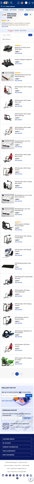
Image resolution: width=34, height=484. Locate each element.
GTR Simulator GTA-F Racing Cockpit (23, 304)
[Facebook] (6, 475)
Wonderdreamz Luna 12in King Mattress (22, 209)
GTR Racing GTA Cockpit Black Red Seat (24, 277)
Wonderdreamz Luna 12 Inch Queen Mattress (23, 196)
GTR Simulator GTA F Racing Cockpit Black (23, 236)
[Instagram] (13, 475)
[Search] (11, 2)
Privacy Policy (17, 465)
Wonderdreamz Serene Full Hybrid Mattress (23, 75)
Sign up (28, 395)
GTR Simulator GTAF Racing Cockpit (23, 250)
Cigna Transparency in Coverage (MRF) (16, 471)
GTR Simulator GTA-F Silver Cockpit (23, 168)
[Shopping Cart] (32, 2)
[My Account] (29, 2)
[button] (17, 6)
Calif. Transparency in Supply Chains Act (16, 468)
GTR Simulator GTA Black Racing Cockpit (22, 224)
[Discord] (31, 475)
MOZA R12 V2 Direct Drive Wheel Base (22, 48)
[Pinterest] (20, 475)
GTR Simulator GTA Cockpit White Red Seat (23, 114)
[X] (10, 475)
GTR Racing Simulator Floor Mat (23, 264)
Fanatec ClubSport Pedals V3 (23, 59)
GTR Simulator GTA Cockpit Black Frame (23, 155)
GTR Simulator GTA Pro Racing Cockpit (22, 318)
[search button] (30, 35)
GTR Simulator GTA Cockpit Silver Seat (23, 101)
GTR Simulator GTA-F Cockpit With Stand (23, 182)
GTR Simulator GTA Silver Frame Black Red (22, 291)
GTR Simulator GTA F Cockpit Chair (23, 87)
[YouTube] (24, 475)
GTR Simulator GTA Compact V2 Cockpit (23, 358)
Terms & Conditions (9, 465)
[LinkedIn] (17, 475)
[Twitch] (27, 475)
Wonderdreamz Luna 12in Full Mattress (22, 141)
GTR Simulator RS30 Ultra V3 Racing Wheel (23, 331)
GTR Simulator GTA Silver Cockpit (22, 345)
